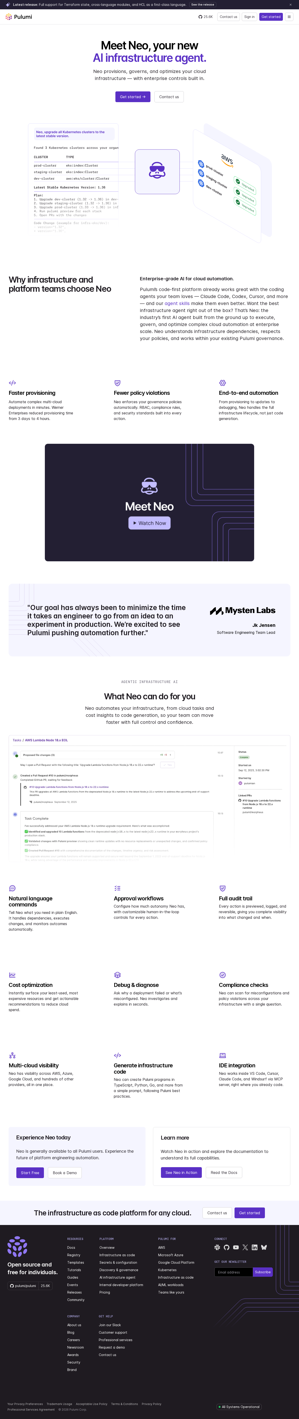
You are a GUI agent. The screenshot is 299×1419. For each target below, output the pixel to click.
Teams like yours (171, 1292)
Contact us (228, 17)
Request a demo (112, 1347)
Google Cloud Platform (176, 1262)
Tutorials (74, 1270)
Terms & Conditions (124, 1404)
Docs (71, 1247)
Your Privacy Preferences (25, 1404)
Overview (107, 1247)
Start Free (30, 1172)
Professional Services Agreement (31, 1409)
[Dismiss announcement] (290, 4)
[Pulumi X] (245, 1247)
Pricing (105, 1292)
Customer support (113, 1332)
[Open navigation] (289, 17)
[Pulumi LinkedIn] (254, 1247)
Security (73, 1362)
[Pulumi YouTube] (236, 1247)
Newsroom (75, 1347)
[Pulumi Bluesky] (264, 1247)
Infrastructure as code (117, 1255)
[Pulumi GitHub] (226, 1247)
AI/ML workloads (171, 1285)
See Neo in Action (181, 1172)
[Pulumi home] (19, 17)
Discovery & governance (119, 1270)
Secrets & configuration (118, 1262)
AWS (161, 1247)
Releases (74, 1292)
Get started (271, 17)
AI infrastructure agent (117, 1277)
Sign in (249, 17)
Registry (73, 1255)
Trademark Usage (59, 1404)
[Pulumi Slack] (217, 1247)
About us (74, 1325)
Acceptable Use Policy (91, 1404)
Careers (73, 1340)
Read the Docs (224, 1172)
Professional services (115, 1340)
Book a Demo (65, 1172)
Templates (75, 1262)
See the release (202, 4)
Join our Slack (110, 1325)
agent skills (177, 303)
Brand (72, 1370)
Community (76, 1300)
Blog (70, 1332)
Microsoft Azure (170, 1255)
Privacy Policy (151, 1404)
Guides (72, 1277)
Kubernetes (167, 1270)
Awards (73, 1355)
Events (72, 1285)
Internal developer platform (121, 1285)
